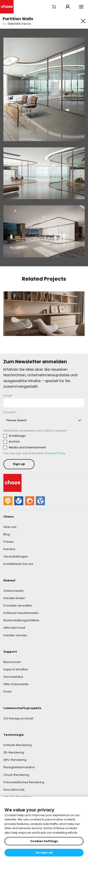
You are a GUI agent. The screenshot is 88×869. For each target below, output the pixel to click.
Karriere (9, 549)
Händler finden (14, 598)
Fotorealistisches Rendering (23, 782)
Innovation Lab (14, 789)
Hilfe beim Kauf (14, 628)
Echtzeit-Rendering (17, 745)
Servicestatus (13, 677)
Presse (8, 542)
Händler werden (15, 635)
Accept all (44, 852)
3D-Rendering (13, 752)
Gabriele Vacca (19, 24)
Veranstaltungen (15, 556)
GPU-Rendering (14, 760)
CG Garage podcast (18, 718)
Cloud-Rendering (16, 775)
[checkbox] (44, 442)
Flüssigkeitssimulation (19, 767)
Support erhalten (15, 669)
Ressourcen (12, 662)
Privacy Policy (55, 453)
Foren (7, 691)
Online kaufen (13, 591)
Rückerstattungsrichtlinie (21, 620)
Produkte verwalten (17, 605)
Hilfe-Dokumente (15, 684)
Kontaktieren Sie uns (18, 564)
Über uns (9, 527)
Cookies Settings (44, 841)
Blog (6, 534)
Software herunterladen (21, 613)
